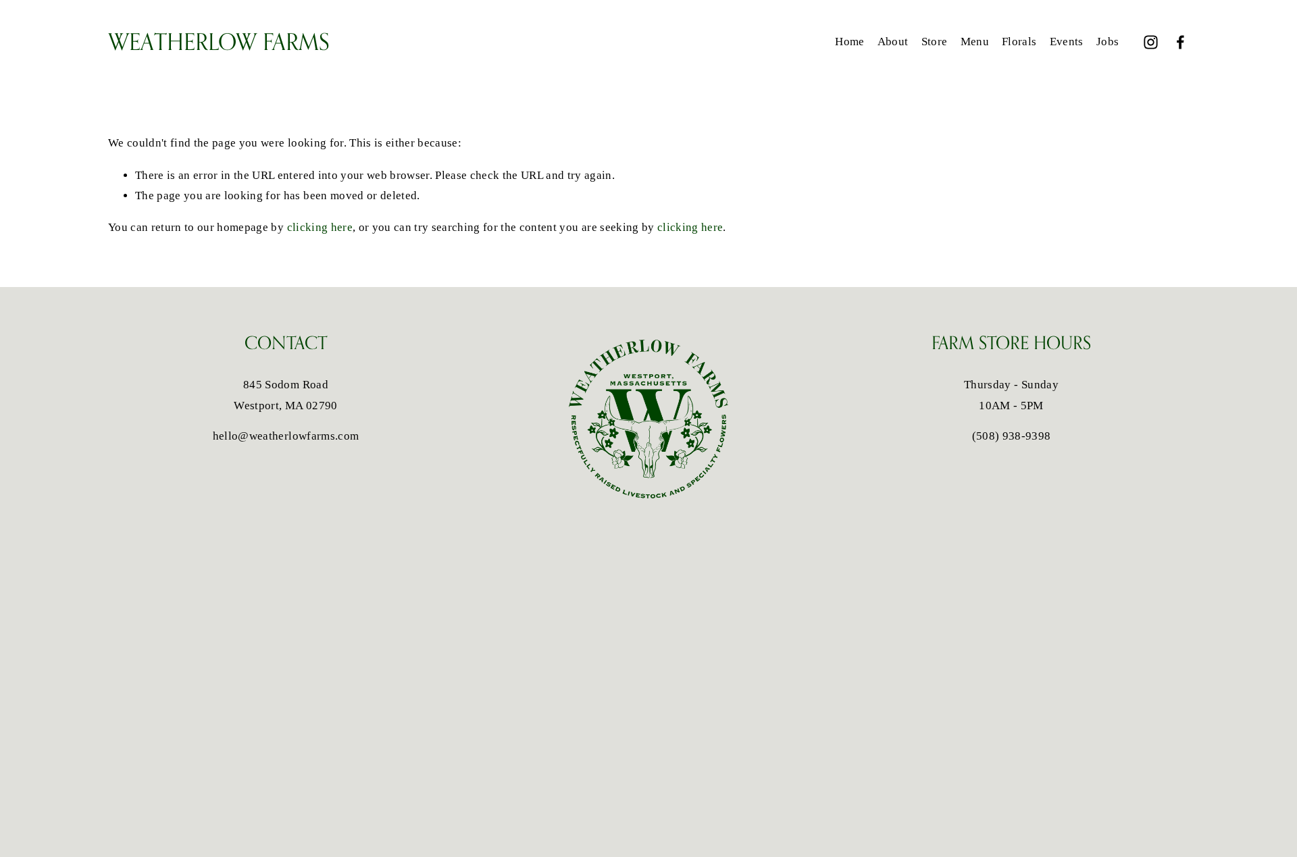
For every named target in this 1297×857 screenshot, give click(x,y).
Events (1067, 41)
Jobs (1107, 41)
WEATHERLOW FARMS (219, 41)
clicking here (320, 227)
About (893, 41)
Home (849, 41)
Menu (975, 41)
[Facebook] (1180, 42)
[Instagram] (1150, 42)
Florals (1019, 41)
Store (934, 41)
